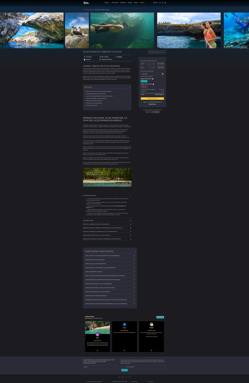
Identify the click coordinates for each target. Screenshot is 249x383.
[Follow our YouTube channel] (129, 377)
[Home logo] (86, 3)
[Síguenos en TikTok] (126, 377)
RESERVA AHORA (152, 98)
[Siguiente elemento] (246, 31)
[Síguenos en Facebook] (123, 377)
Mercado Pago (152, 104)
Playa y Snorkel (90, 9)
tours (84, 9)
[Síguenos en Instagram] (119, 377)
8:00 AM (144, 81)
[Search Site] (160, 2)
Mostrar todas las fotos (157, 52)
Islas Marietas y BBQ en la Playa (102, 9)
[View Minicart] (165, 2)
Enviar (124, 370)
